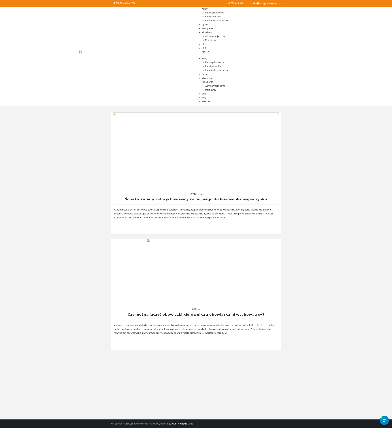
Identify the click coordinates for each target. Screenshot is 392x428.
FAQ (204, 48)
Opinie (205, 24)
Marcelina (197, 194)
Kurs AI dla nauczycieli (216, 20)
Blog (204, 44)
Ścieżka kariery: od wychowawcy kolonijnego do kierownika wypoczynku (196, 199)
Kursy (204, 8)
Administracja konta (215, 36)
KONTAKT (207, 52)
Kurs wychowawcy (214, 12)
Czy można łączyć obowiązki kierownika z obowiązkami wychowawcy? (196, 314)
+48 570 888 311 (234, 3)
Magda (197, 309)
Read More (196, 227)
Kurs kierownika (213, 16)
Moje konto (207, 32)
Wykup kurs (207, 28)
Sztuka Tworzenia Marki (181, 423)
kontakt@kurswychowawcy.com (265, 3)
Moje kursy (210, 40)
